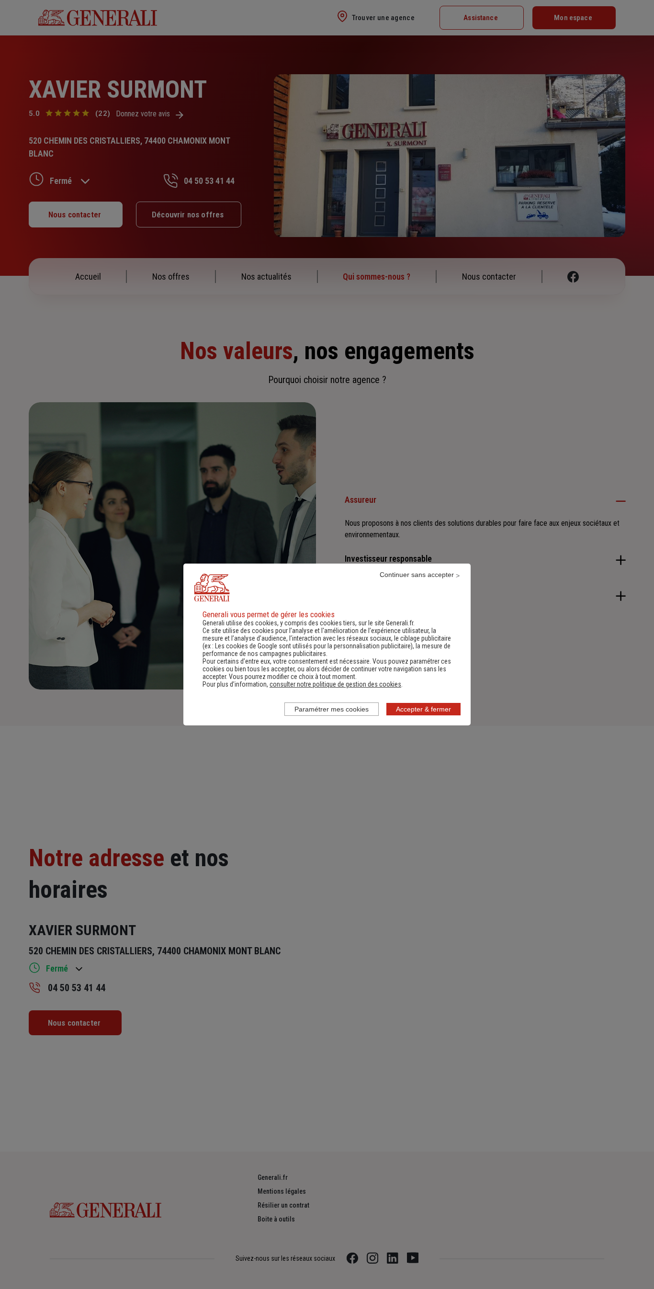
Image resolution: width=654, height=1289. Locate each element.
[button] (335, 684)
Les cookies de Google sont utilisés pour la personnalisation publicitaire (313, 646)
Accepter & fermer (423, 709)
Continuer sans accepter (417, 574)
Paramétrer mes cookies (331, 709)
